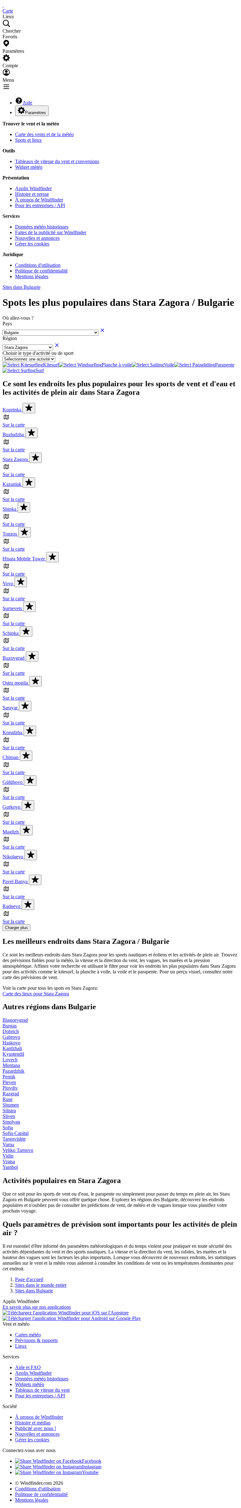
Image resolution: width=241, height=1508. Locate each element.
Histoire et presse (32, 194)
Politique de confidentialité (41, 270)
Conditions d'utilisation (38, 265)
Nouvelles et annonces (37, 238)
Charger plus (16, 927)
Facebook (91, 1461)
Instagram (91, 1466)
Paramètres (35, 112)
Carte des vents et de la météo (44, 134)
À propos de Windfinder (39, 199)
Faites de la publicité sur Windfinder (50, 232)
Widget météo (28, 167)
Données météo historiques (41, 226)
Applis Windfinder (33, 188)
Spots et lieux (28, 140)
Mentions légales (31, 276)
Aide (27, 102)
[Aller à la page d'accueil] (3, 5)
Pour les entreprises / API (40, 205)
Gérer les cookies (32, 243)
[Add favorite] (29, 408)
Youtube (90, 1472)
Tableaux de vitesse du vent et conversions (57, 161)
